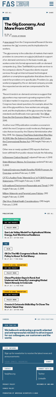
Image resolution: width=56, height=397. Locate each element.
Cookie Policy (8, 388)
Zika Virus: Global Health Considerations (21, 201)
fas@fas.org (10, 373)
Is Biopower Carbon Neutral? (16, 157)
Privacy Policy (9, 384)
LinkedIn (42, 378)
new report (9, 42)
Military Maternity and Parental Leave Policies (23, 193)
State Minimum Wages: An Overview (19, 161)
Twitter (41, 373)
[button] (51, 4)
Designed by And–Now (45, 384)
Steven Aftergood (19, 36)
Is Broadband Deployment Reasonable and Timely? (26, 185)
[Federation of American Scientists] (16, 3)
